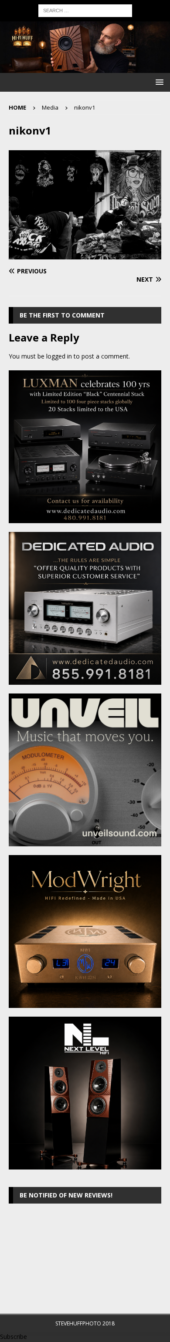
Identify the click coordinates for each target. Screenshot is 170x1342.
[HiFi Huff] (85, 68)
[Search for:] (85, 10)
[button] (158, 82)
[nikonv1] (85, 254)
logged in (59, 356)
